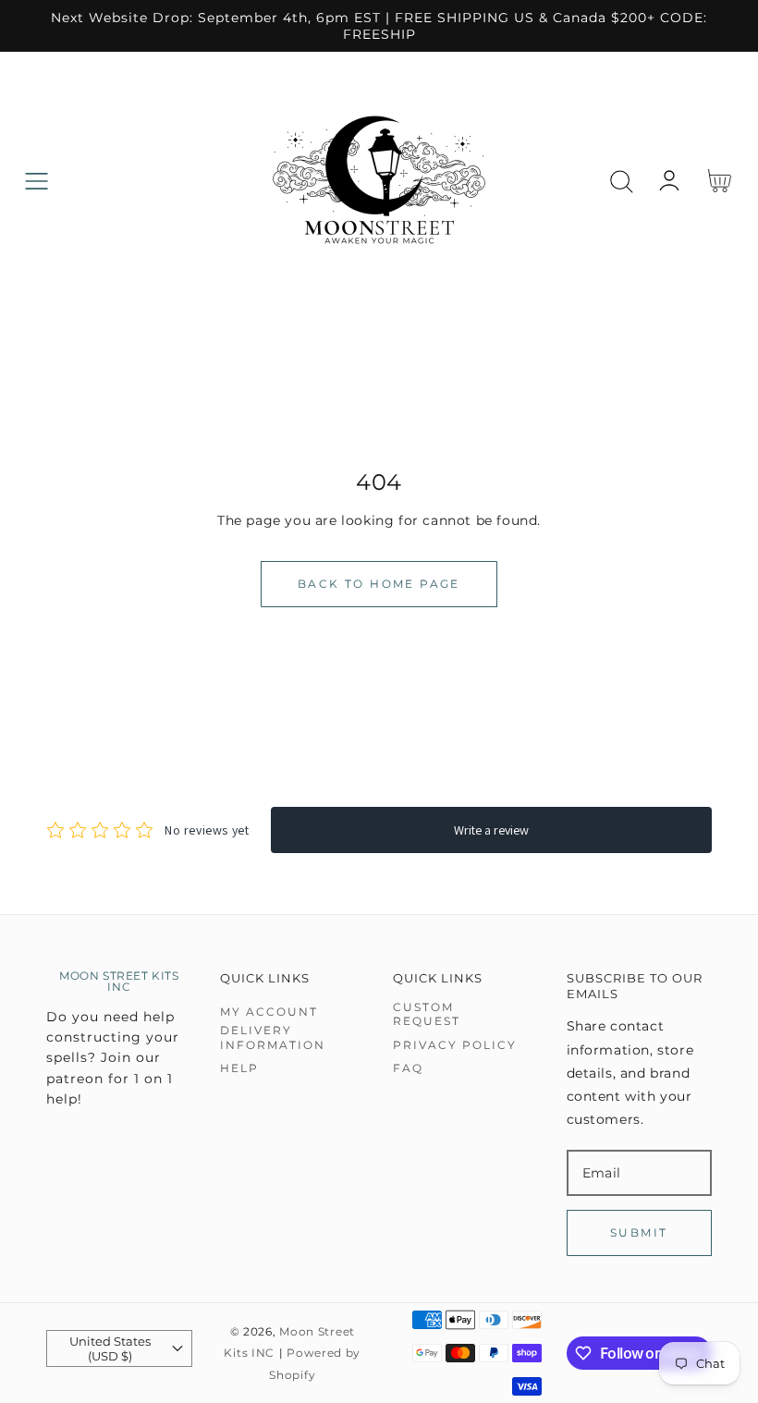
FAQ (408, 1068)
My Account (269, 1012)
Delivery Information (272, 1037)
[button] (36, 182)
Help (239, 1068)
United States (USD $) (110, 1348)
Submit (638, 1232)
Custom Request (426, 1014)
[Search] (622, 181)
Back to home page (379, 584)
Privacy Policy (455, 1045)
